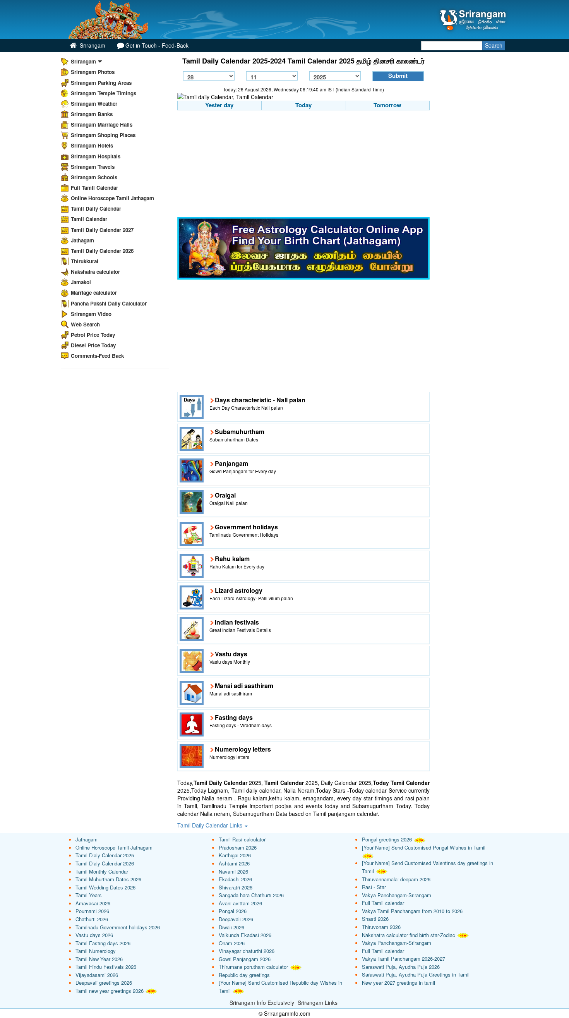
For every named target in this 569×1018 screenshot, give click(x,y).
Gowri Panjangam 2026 (245, 959)
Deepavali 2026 (236, 919)
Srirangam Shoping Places (103, 135)
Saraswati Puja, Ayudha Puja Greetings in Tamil (416, 974)
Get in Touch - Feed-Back (157, 45)
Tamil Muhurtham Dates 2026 (108, 879)
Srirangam (91, 45)
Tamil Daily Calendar (96, 208)
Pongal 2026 (233, 911)
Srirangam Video (91, 314)
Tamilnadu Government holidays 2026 (117, 927)
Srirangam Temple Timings (103, 93)
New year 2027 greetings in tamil (398, 982)
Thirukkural (84, 261)
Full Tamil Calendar (94, 187)
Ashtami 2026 (234, 863)
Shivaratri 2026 (235, 887)
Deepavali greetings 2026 (103, 982)
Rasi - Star (374, 887)
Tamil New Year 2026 (99, 959)
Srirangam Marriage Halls (101, 124)
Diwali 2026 (231, 927)
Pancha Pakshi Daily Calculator (109, 303)
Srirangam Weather (94, 103)
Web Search (85, 324)
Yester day (219, 105)
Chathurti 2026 (91, 919)
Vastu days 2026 (94, 935)
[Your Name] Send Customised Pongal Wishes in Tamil (423, 847)
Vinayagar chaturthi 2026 (246, 950)
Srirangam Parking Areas (101, 82)
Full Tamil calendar (383, 902)
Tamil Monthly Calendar (101, 871)
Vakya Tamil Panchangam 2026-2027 (403, 958)
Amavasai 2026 (92, 903)
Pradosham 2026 (238, 847)
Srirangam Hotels (92, 145)
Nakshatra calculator (95, 271)
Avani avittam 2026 (240, 903)
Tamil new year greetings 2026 (109, 990)
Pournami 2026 (92, 911)
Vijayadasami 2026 (96, 975)
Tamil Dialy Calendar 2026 (104, 863)
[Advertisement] (303, 164)
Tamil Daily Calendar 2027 (102, 229)
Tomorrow (387, 105)
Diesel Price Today (93, 345)
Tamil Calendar (89, 219)
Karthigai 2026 (235, 855)
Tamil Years (88, 895)
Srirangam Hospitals (95, 156)
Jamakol (81, 282)
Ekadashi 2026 (235, 879)
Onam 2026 (232, 943)
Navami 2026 (233, 871)
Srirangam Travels (93, 166)
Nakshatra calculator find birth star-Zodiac (408, 935)
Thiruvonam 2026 (381, 926)
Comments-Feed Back (97, 355)
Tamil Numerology (95, 950)
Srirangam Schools (94, 177)
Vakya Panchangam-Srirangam (396, 895)
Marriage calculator (94, 292)
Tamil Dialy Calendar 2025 (104, 855)
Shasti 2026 (375, 918)
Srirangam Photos (93, 72)
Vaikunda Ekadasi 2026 (245, 935)
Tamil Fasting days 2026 (102, 943)
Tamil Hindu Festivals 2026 (105, 966)
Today (303, 105)
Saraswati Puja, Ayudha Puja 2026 (401, 966)
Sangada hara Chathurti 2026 (251, 895)
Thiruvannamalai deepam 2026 (396, 879)
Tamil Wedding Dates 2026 (105, 887)
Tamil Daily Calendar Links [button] (210, 825)
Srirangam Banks (92, 114)
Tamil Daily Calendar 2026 (102, 250)
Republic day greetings (244, 975)
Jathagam (82, 240)
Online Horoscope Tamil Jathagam (112, 198)
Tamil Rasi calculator (242, 839)
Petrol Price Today (93, 334)
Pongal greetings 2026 (387, 839)
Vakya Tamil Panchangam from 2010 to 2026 (412, 911)
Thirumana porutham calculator (253, 966)
